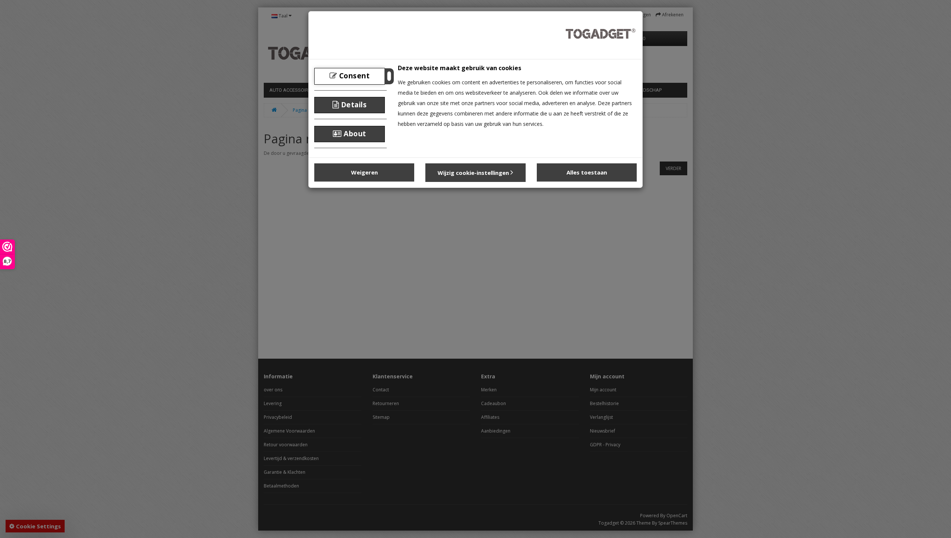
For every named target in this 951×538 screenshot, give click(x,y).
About (354, 133)
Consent (353, 76)
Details (353, 105)
